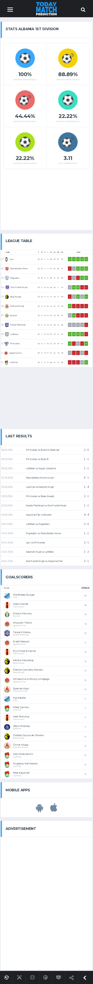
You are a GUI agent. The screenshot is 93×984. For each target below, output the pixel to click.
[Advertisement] (46, 198)
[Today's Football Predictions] (6, 976)
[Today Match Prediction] (46, 8)
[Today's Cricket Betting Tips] (19, 976)
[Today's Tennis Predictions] (33, 976)
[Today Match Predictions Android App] (39, 810)
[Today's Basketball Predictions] (46, 976)
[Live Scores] (59, 976)
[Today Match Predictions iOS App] (54, 810)
